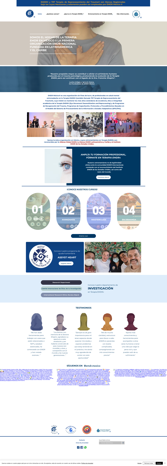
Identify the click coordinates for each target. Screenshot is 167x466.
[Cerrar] (165, 463)
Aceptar (159, 463)
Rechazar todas (148, 463)
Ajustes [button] (140, 463)
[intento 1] (78, 447)
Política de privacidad (87, 463)
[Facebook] (81, 447)
